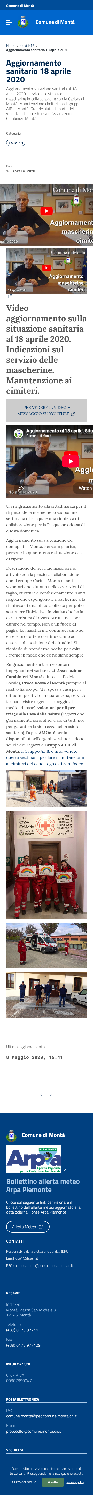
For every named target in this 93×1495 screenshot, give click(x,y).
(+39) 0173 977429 (23, 1345)
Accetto (53, 1481)
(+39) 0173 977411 (23, 1330)
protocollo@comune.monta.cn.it (33, 1431)
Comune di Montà (20, 5)
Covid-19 (27, 45)
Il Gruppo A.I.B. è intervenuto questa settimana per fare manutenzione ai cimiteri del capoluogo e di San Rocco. (45, 757)
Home (10, 45)
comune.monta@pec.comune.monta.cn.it (41, 1416)
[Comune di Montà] (23, 21)
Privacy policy (75, 1481)
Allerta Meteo (24, 1227)
